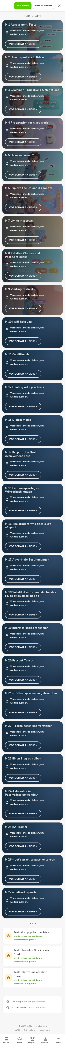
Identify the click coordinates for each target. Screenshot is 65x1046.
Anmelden (22, 5)
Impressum (44, 1030)
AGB (17, 1030)
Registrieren (43, 5)
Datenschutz (29, 1030)
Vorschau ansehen (23, 45)
